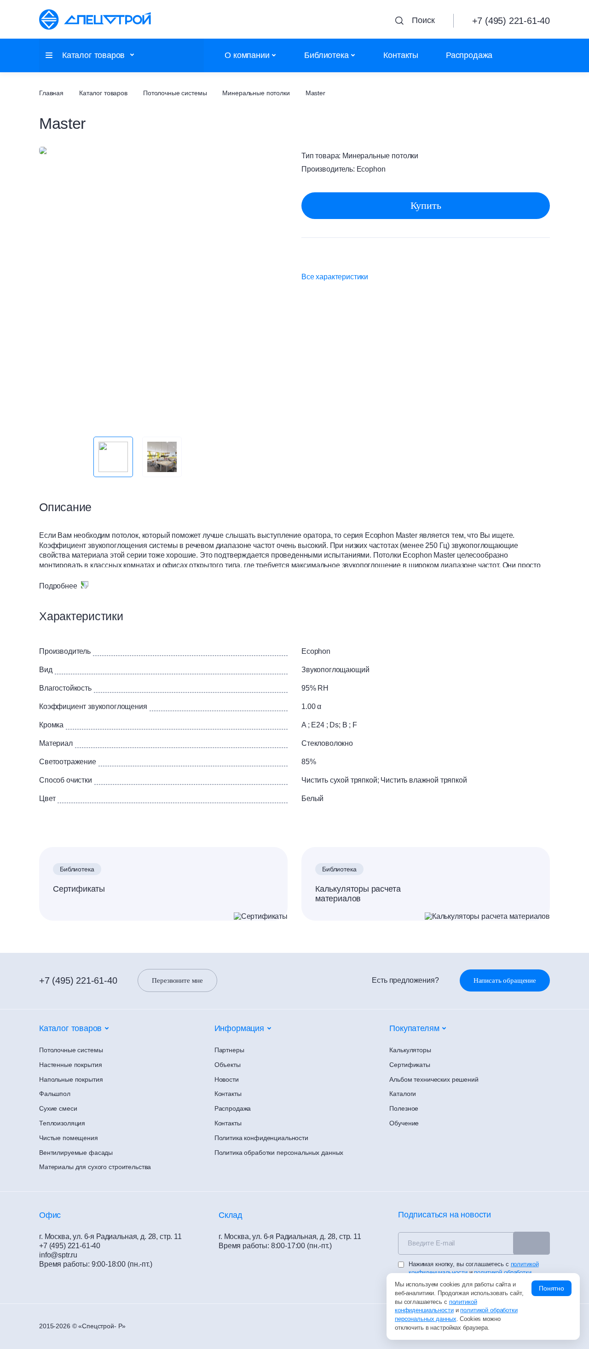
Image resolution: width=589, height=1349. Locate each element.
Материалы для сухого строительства (95, 1166)
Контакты (400, 55)
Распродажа (469, 55)
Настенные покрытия (70, 1064)
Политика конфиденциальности (261, 1137)
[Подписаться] (531, 1243)
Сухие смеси (58, 1108)
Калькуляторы (410, 1050)
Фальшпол (54, 1093)
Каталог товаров (103, 93)
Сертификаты (79, 889)
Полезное (403, 1108)
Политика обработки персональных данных (279, 1152)
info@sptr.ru (58, 1255)
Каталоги (402, 1093)
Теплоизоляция (62, 1123)
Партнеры (229, 1050)
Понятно (551, 1288)
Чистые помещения (68, 1137)
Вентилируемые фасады (76, 1152)
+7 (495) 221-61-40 (78, 980)
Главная (51, 93)
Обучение (404, 1123)
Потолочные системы (175, 93)
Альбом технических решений (433, 1079)
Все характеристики (334, 277)
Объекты (227, 1064)
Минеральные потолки (255, 93)
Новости (226, 1079)
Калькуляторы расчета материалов (357, 894)
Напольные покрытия (71, 1079)
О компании (247, 55)
